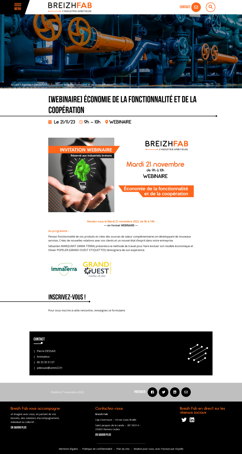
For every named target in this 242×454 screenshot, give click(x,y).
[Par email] (186, 392)
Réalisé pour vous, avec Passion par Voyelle (158, 448)
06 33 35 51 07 (45, 362)
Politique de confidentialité (97, 448)
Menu (17, 9)
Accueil (15, 85)
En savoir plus (18, 427)
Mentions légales (68, 448)
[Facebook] (152, 392)
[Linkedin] (175, 392)
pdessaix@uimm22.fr (49, 368)
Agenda (26, 85)
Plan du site (123, 448)
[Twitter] (163, 392)
